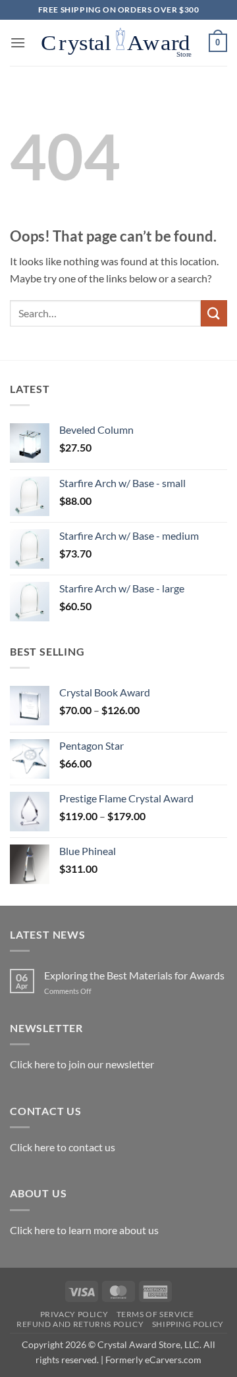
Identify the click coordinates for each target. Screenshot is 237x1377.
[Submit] (214, 313)
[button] (18, 42)
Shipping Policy (188, 1324)
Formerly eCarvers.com (153, 1359)
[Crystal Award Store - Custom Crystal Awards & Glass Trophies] (117, 43)
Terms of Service (155, 1314)
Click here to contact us (62, 1147)
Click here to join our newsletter (82, 1064)
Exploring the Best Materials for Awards (134, 975)
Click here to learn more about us (84, 1230)
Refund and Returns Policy (80, 1324)
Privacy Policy (74, 1314)
